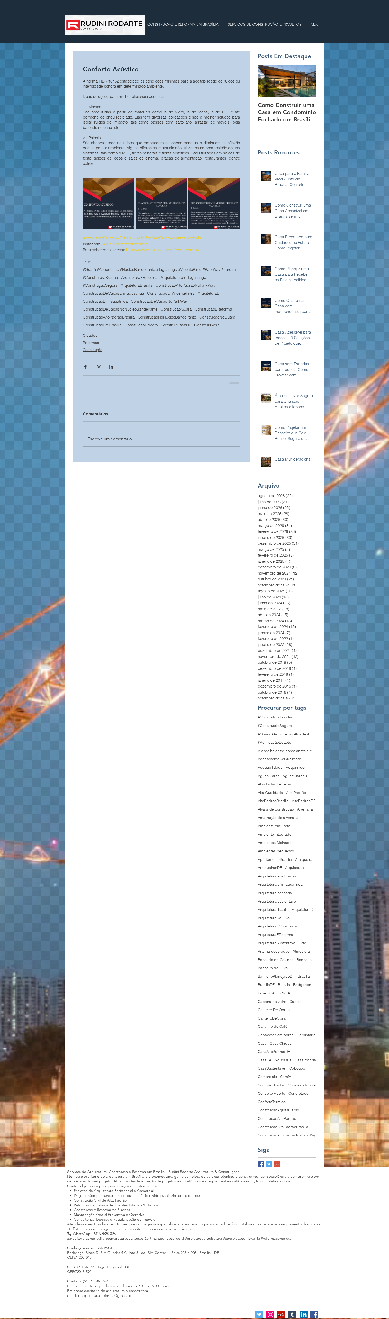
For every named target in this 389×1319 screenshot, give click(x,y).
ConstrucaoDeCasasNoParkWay (159, 301)
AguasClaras (268, 776)
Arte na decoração (274, 951)
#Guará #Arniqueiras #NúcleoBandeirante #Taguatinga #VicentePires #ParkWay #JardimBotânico (161, 269)
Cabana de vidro (272, 1001)
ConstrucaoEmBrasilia (141, 325)
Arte (302, 942)
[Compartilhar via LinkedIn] (111, 374)
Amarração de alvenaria (278, 817)
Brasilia (304, 976)
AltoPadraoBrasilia (273, 800)
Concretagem (300, 1093)
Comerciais (267, 1076)
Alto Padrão (296, 792)
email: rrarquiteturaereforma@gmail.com (100, 1295)
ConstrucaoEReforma (156, 317)
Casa (262, 1043)
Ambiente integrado (274, 834)
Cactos (295, 1001)
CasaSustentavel (272, 1068)
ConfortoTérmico (272, 1101)
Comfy (285, 1076)
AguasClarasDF (296, 776)
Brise (262, 993)
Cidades (90, 343)
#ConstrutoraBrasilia (100, 277)
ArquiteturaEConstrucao (278, 926)
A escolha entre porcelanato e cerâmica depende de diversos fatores (287, 750)
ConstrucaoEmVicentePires (198, 293)
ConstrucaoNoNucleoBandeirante (207, 317)
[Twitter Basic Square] (269, 1164)
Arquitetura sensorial (275, 892)
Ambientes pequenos (276, 851)
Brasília (284, 984)
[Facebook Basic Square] (261, 1164)
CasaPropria (305, 1060)
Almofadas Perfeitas (275, 784)
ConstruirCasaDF (215, 325)
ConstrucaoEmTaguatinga (105, 301)
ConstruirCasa (95, 333)
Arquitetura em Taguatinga (183, 277)
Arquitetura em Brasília (277, 876)
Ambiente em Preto (274, 826)
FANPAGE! (105, 1247)
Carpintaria (306, 1035)
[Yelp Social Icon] (281, 1314)
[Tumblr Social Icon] (292, 1314)
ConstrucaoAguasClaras (278, 1110)
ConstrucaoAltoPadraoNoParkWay (113, 285)
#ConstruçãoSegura (163, 285)
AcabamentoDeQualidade (280, 759)
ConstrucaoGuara (176, 309)
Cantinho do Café (272, 1026)
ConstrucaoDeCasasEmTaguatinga (113, 293)
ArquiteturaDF (159, 293)
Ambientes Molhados (275, 842)
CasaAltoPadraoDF (274, 1051)
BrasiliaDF (266, 984)
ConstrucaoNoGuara (101, 325)
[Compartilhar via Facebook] (85, 374)
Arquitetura (294, 867)
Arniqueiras (304, 859)
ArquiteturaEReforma (139, 277)
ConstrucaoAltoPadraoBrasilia (109, 317)
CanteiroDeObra (272, 1018)
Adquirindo (295, 767)
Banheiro (304, 959)
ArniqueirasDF (270, 867)
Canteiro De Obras (274, 1009)
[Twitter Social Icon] (259, 1314)
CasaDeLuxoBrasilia (275, 1060)
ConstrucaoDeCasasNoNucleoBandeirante (120, 309)
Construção (92, 357)
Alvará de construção (276, 809)
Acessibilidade (270, 767)
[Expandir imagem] (108, 203)
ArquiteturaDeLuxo (274, 918)
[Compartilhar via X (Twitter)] (98, 374)
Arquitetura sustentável (277, 901)
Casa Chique (281, 1043)
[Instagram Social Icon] (270, 1314)
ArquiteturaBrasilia (199, 285)
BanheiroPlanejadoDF (276, 976)
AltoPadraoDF (303, 800)
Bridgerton (302, 984)
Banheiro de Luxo (273, 968)
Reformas (91, 350)
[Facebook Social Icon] (314, 1314)
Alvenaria (305, 809)
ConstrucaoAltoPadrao (277, 1118)
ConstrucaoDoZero (180, 325)
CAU (273, 993)
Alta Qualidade (270, 792)
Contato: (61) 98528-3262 (87, 1281)
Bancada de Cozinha (275, 959)
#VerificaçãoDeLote (274, 742)
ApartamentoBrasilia (275, 859)
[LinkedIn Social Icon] (304, 1314)
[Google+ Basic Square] (277, 1164)
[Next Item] (307, 81)
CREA (285, 993)
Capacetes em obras (275, 1035)
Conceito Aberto (271, 1093)
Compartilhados (271, 1085)
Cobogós (297, 1068)
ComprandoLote (302, 1085)
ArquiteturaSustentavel (277, 942)
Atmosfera (301, 951)
